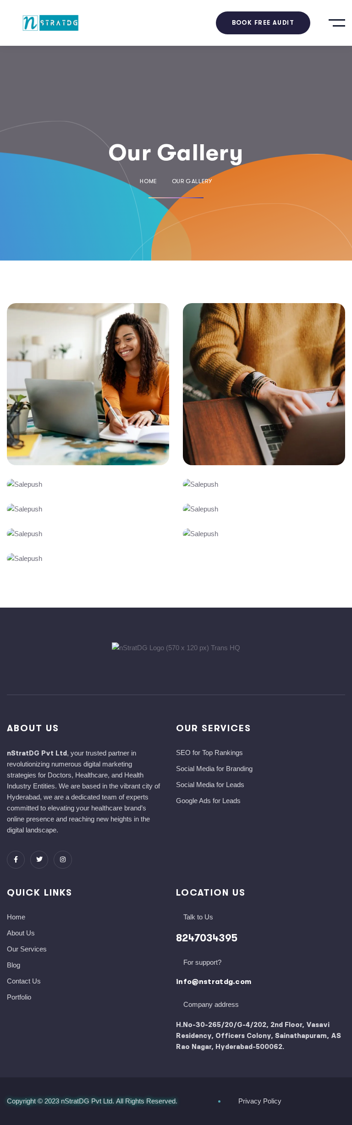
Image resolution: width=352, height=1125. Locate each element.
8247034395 (206, 938)
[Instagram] (63, 860)
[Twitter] (39, 860)
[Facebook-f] (16, 860)
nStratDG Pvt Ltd (86, 1101)
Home (148, 181)
